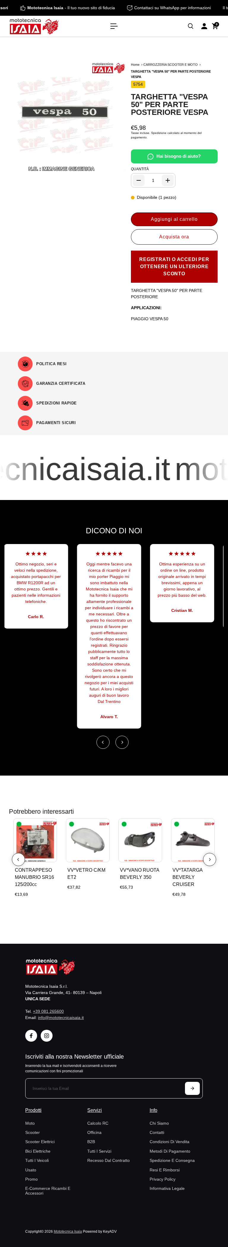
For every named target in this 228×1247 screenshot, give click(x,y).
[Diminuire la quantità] (139, 180)
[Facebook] (31, 1036)
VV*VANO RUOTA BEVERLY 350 (139, 874)
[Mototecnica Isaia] (46, 26)
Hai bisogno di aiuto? (178, 156)
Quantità (140, 169)
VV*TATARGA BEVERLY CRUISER (187, 877)
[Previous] (103, 742)
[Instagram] (47, 1036)
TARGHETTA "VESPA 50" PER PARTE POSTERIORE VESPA (169, 104)
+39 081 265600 (48, 1011)
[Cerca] (190, 26)
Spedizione (159, 133)
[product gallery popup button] (114, 165)
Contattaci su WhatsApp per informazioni (179, 7)
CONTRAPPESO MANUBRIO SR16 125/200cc (34, 877)
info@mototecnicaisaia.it (61, 1017)
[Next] (122, 742)
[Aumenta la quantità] (168, 180)
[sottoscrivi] (192, 1088)
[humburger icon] (114, 26)
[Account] (204, 26)
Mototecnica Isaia (68, 1231)
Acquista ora (174, 236)
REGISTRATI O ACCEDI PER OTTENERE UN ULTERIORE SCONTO (174, 266)
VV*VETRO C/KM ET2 (86, 874)
